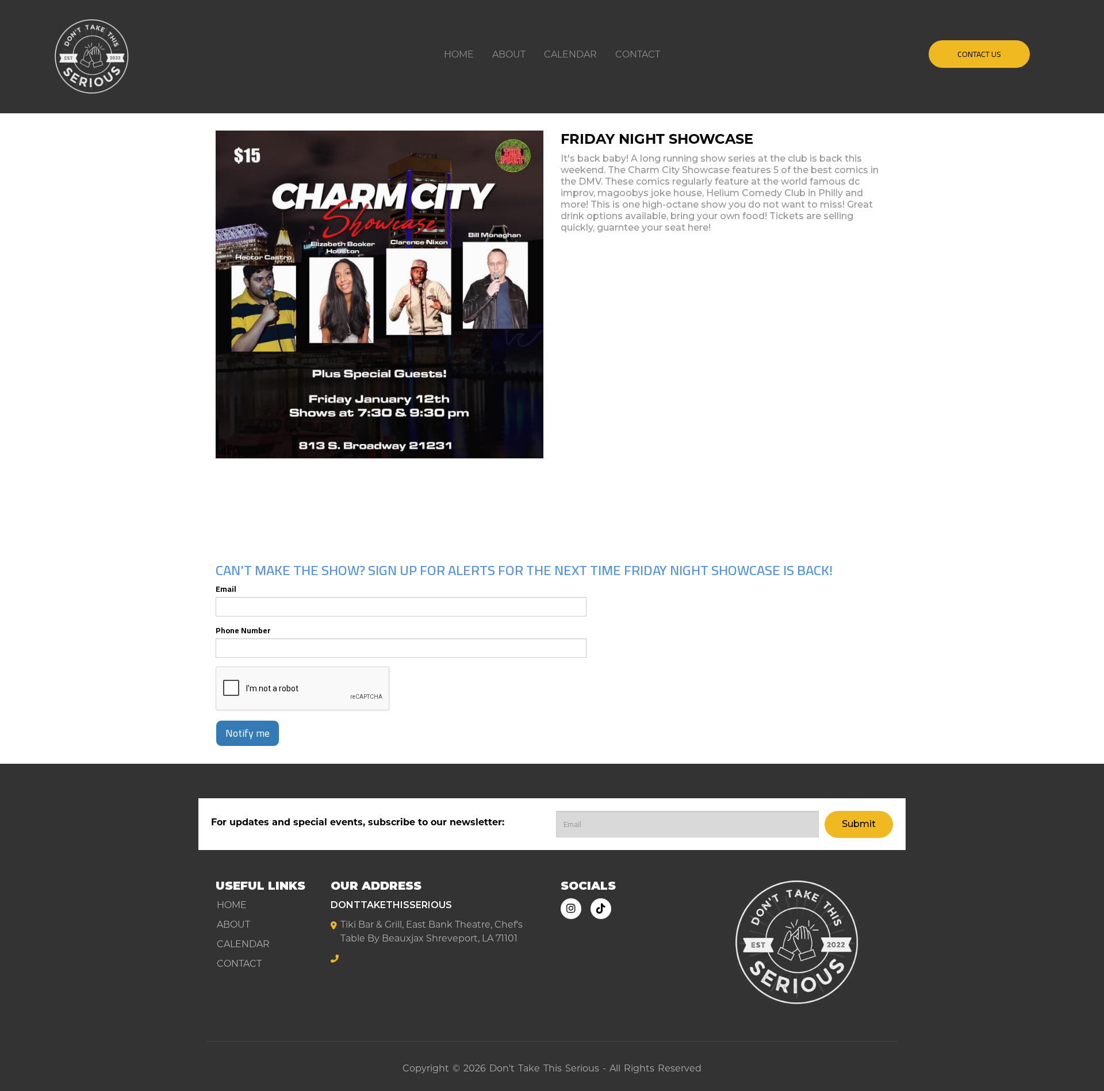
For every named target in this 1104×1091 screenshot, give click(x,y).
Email (226, 589)
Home (459, 54)
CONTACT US (979, 54)
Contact (637, 54)
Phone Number (243, 630)
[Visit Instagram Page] (571, 908)
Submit (859, 823)
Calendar (570, 54)
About (509, 54)
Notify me (247, 732)
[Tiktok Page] (601, 908)
